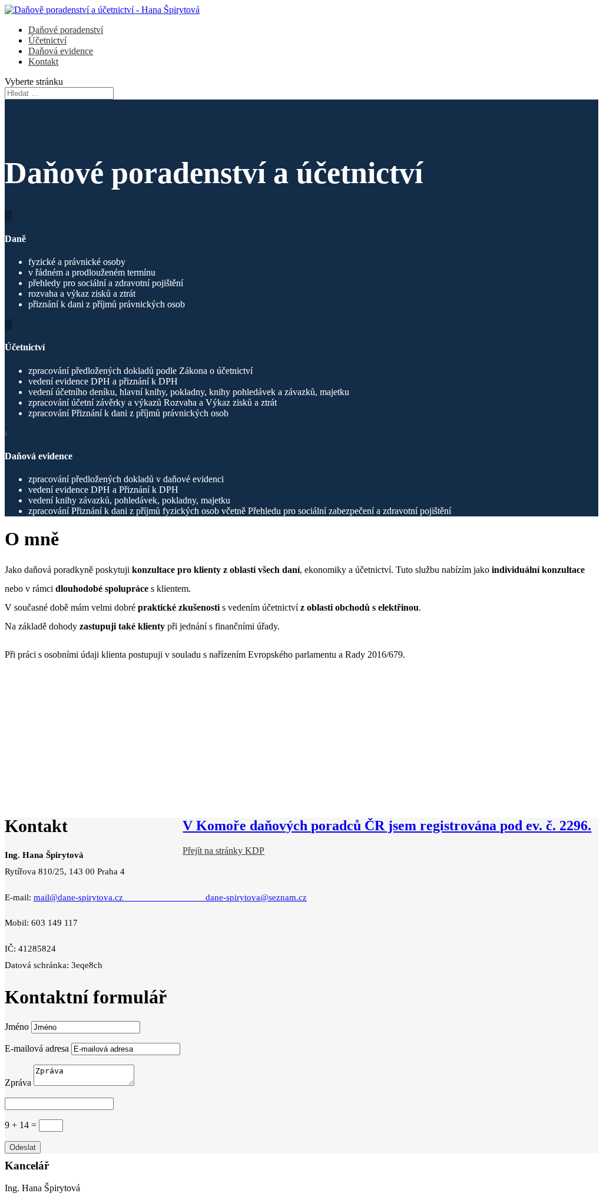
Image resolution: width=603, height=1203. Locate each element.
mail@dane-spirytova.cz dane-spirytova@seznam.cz (170, 897)
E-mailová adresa (37, 1048)
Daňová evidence (60, 51)
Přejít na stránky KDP (223, 851)
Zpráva (18, 1083)
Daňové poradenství (65, 30)
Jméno (17, 1027)
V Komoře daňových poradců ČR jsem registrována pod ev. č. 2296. (387, 825)
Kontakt (43, 62)
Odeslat (22, 1147)
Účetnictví (47, 40)
